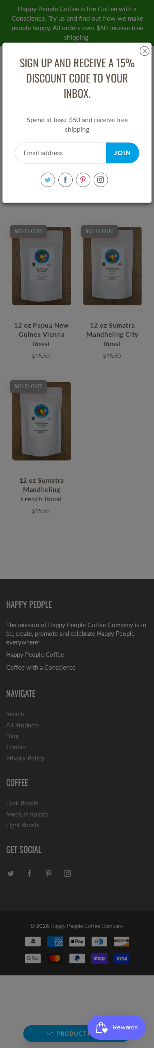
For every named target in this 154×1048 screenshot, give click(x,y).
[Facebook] (65, 179)
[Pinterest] (83, 179)
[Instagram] (101, 179)
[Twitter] (48, 179)
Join (122, 153)
